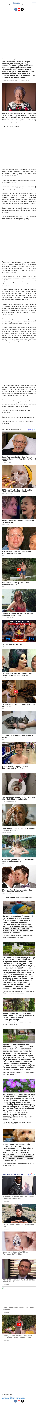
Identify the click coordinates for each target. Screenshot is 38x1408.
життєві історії (25, 80)
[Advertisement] (19, 33)
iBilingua (16, 3)
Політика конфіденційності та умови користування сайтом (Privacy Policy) (13, 1398)
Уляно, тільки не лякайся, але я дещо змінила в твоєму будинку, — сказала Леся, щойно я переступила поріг (18, 1016)
